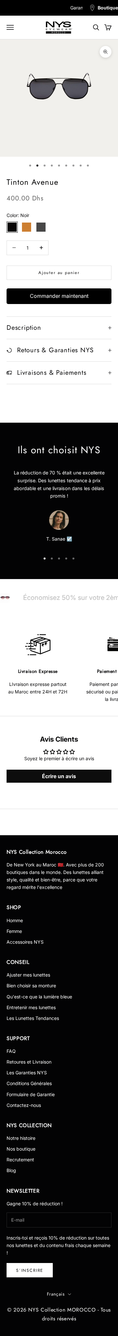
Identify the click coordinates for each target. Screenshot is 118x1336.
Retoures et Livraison (29, 1062)
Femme (14, 931)
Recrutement (20, 1159)
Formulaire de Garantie (31, 1094)
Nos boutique (21, 1149)
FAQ (11, 1051)
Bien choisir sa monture (31, 985)
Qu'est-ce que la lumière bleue (39, 996)
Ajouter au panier (59, 272)
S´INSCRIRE (29, 1270)
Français (56, 1294)
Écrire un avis (59, 776)
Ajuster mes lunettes (28, 975)
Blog (11, 1170)
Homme (15, 920)
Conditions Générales (29, 1083)
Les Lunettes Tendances (33, 1018)
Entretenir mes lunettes (31, 1007)
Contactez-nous (24, 1105)
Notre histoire (21, 1138)
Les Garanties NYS (27, 1072)
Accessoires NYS (25, 942)
